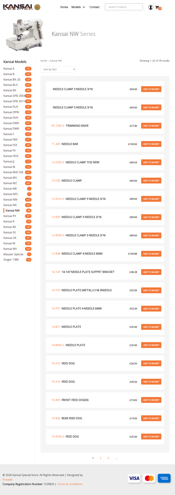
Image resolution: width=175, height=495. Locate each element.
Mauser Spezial (13, 254)
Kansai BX (9, 90)
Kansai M (9, 167)
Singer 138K (11, 259)
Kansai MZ (10, 183)
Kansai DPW (11, 112)
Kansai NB (10, 188)
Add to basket (151, 89)
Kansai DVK (10, 118)
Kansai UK (9, 238)
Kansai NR (10, 205)
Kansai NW (13, 210)
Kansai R (8, 221)
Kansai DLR (10, 107)
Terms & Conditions (70, 484)
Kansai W (9, 243)
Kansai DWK (11, 123)
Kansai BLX (10, 85)
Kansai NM (10, 199)
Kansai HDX (10, 156)
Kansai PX (9, 216)
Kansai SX (9, 232)
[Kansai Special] (22, 7)
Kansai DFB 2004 (14, 96)
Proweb (7, 479)
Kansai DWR (11, 128)
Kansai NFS (10, 194)
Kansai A (8, 68)
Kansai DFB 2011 (14, 101)
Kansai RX (9, 227)
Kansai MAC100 (13, 172)
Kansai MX (10, 178)
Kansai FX (9, 150)
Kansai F (8, 134)
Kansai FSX (10, 145)
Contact (94, 7)
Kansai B (9, 74)
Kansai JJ (8, 161)
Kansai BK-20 (11, 79)
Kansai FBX (10, 139)
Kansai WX (10, 249)
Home (64, 7)
